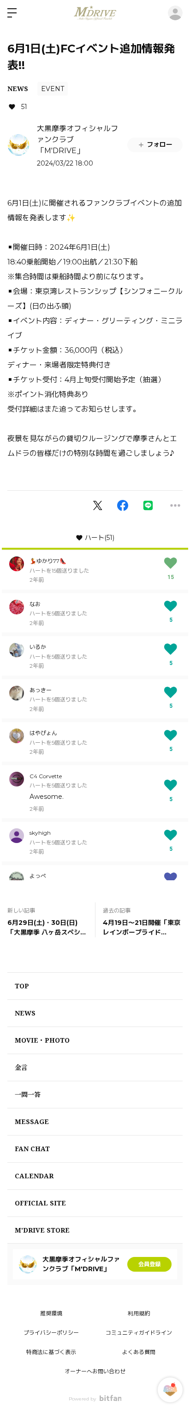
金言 (21, 1067)
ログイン (175, 13)
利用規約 (139, 1313)
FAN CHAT (32, 1148)
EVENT (52, 89)
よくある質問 (138, 1351)
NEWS (17, 88)
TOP (22, 985)
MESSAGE (32, 1121)
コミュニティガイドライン (139, 1332)
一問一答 (28, 1094)
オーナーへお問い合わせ (95, 1371)
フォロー (159, 144)
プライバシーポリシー (51, 1332)
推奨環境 (51, 1313)
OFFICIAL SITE (40, 1203)
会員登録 (149, 1264)
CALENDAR (34, 1175)
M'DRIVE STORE (42, 1230)
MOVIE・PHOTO (42, 1040)
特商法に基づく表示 (51, 1351)
